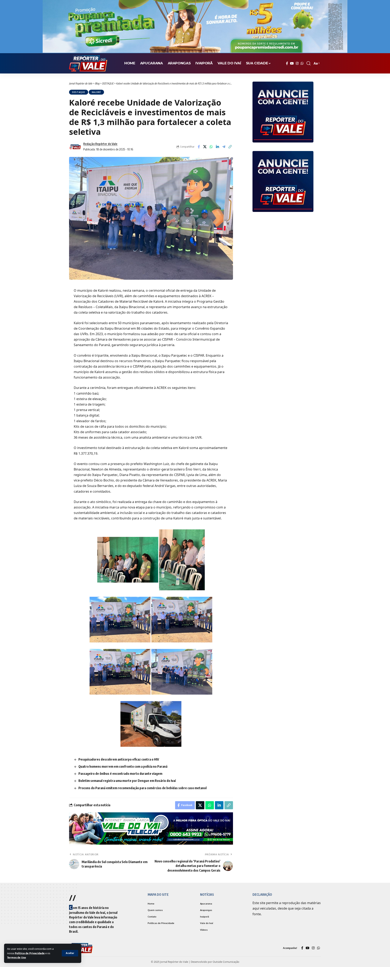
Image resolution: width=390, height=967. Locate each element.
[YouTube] (292, 63)
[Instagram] (297, 63)
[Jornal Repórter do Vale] (88, 63)
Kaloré (96, 92)
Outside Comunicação (226, 962)
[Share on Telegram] (224, 147)
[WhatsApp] (302, 63)
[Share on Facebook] (199, 147)
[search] (309, 63)
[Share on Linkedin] (217, 147)
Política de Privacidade (30, 953)
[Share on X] (205, 147)
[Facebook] (287, 63)
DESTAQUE (78, 92)
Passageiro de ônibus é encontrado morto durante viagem (120, 774)
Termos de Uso (16, 957)
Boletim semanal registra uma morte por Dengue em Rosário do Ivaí (127, 781)
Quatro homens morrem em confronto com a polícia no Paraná (122, 766)
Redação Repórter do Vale (100, 144)
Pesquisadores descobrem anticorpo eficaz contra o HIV (118, 759)
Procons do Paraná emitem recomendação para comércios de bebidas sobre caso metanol (142, 788)
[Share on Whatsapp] (211, 147)
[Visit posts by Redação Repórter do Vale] (75, 147)
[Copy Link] (230, 147)
